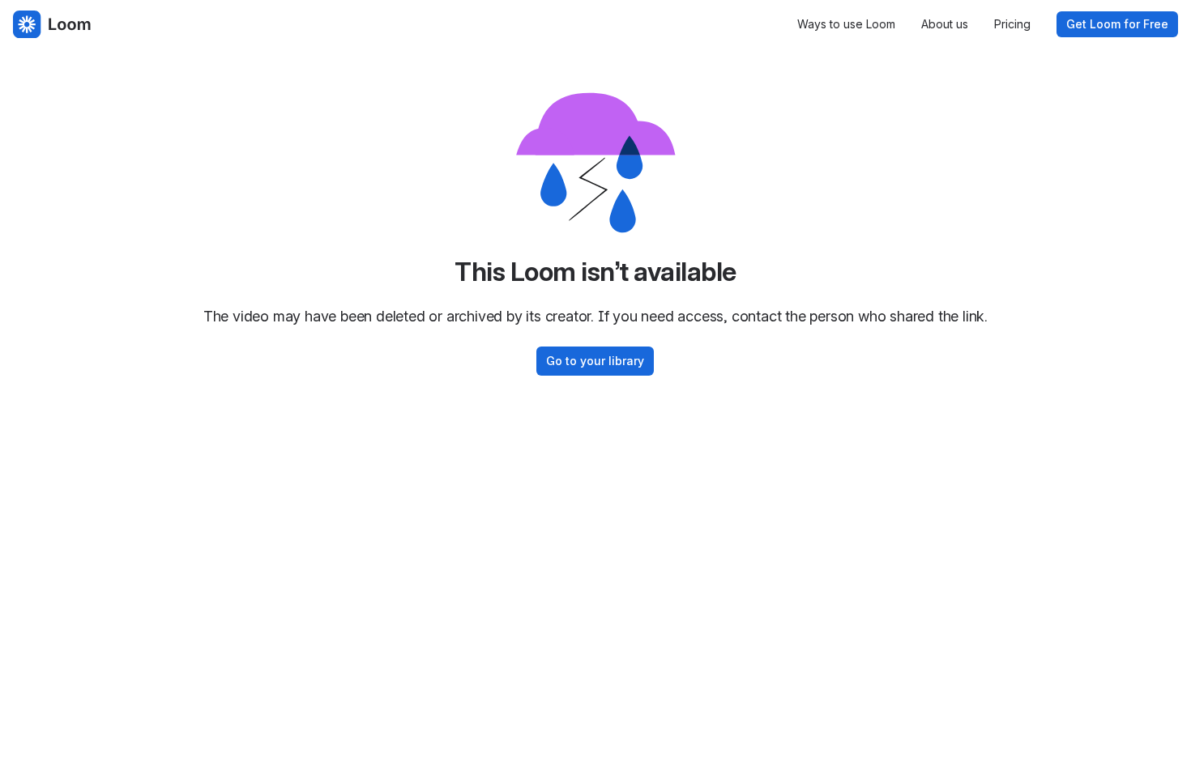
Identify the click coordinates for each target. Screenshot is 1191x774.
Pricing (1012, 24)
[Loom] (52, 24)
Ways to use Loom (846, 24)
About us (944, 24)
